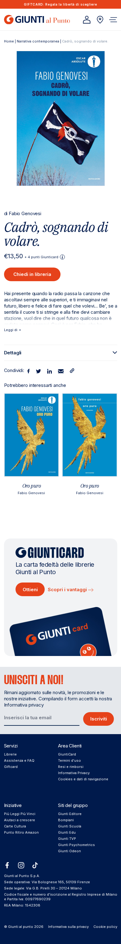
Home (9, 41)
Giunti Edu (67, 832)
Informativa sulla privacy (68, 926)
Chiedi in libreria (32, 274)
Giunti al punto (20, 926)
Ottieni (30, 589)
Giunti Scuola (69, 826)
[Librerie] (100, 20)
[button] (113, 20)
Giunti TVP (67, 838)
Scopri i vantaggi (68, 589)
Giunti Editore (70, 814)
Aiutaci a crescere (19, 820)
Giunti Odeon (69, 851)
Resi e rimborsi (70, 767)
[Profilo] (87, 20)
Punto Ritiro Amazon (21, 832)
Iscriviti (98, 719)
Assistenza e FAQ (19, 760)
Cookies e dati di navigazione (83, 779)
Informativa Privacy (74, 773)
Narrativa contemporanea (38, 41)
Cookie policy (105, 926)
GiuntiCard (67, 754)
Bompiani (66, 820)
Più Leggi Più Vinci (19, 814)
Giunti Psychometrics (76, 845)
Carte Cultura (15, 826)
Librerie (10, 754)
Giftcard (11, 767)
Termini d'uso (69, 760)
